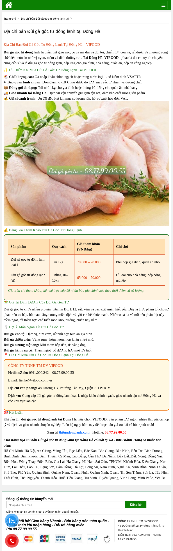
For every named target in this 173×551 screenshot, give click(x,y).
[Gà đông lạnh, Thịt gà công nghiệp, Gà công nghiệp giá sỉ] (9, 5)
